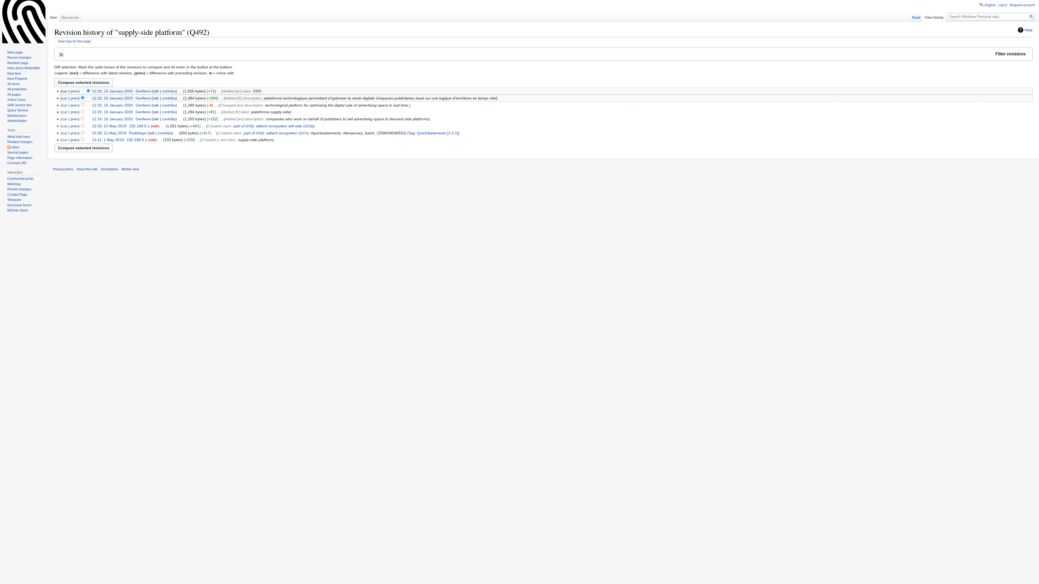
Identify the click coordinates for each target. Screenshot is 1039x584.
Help (1029, 30)
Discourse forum (19, 205)
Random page (17, 63)
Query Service (17, 110)
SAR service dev (19, 105)
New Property (17, 79)
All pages (14, 95)
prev (74, 91)
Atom (15, 147)
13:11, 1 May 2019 (108, 140)
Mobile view (130, 169)
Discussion (70, 17)
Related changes (19, 142)
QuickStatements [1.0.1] (437, 133)
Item (53, 17)
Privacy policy (63, 169)
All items (13, 84)
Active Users (16, 100)
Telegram (14, 200)
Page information (19, 158)
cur (64, 98)
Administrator (17, 121)
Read (916, 17)
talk (156, 91)
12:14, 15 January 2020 (112, 119)
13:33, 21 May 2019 (109, 126)
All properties (17, 89)
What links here (18, 137)
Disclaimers (109, 169)
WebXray (14, 184)
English (990, 5)
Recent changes (19, 57)
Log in (1002, 5)
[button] (543, 54)
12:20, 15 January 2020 (112, 91)
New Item (14, 73)
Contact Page (17, 195)
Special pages (17, 152)
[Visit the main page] (23, 21)
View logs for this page (74, 41)
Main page (15, 52)
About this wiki (87, 169)
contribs (169, 91)
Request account (1022, 5)
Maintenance (17, 116)
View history (934, 17)
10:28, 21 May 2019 (109, 133)
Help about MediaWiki (23, 68)
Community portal (20, 179)
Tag (412, 133)
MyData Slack (17, 210)
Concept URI (16, 163)
